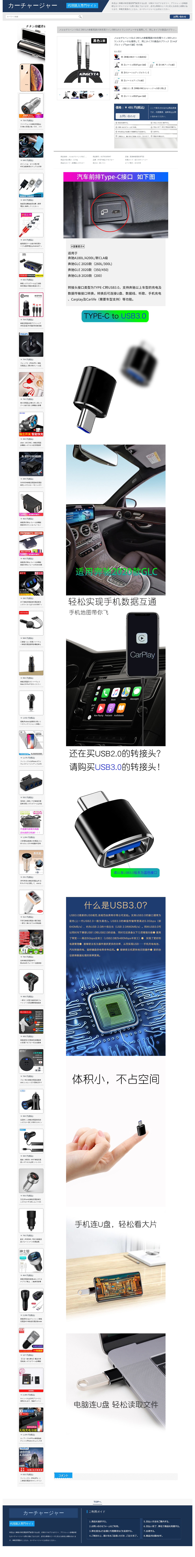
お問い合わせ (179, 16)
